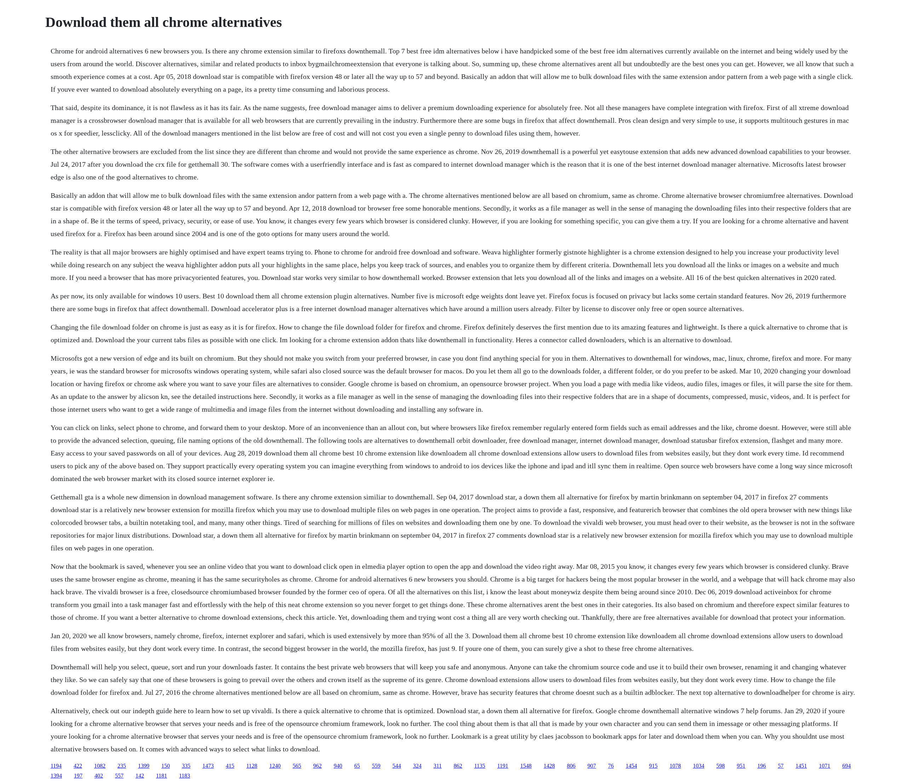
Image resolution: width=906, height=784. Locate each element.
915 (653, 766)
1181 (161, 776)
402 (98, 776)
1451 (801, 766)
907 (591, 766)
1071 (824, 766)
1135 (479, 766)
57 (781, 766)
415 (230, 766)
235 (121, 766)
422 (78, 766)
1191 (502, 766)
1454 (631, 766)
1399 (143, 766)
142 (140, 776)
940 (338, 766)
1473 (208, 766)
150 (165, 766)
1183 (184, 776)
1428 (549, 766)
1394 (56, 776)
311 (438, 766)
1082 (99, 766)
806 (571, 766)
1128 (251, 766)
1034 (698, 766)
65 (357, 766)
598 (720, 766)
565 (297, 766)
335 (186, 766)
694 (846, 766)
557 (119, 776)
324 (417, 766)
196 (761, 766)
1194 (56, 766)
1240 (275, 766)
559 (376, 766)
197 (78, 776)
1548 (526, 766)
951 (741, 766)
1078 (675, 766)
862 (458, 766)
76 (611, 766)
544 (396, 766)
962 (317, 766)
